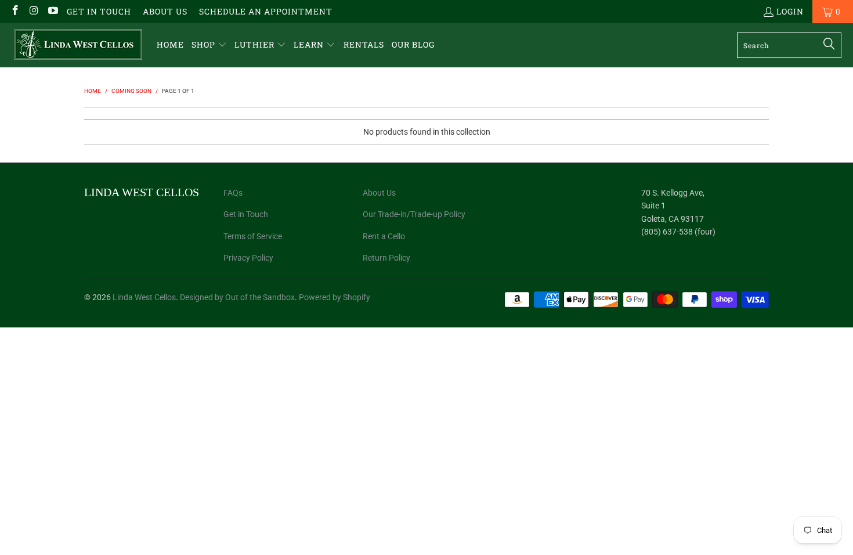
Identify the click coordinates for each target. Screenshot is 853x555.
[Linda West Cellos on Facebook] (14, 11)
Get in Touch (99, 11)
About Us (165, 11)
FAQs (233, 192)
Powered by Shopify (334, 297)
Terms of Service (252, 236)
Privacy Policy (248, 257)
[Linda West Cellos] (78, 45)
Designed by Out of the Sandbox (237, 297)
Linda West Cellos (144, 297)
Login (790, 11)
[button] (209, 45)
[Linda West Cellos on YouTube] (52, 11)
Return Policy (386, 257)
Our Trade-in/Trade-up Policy (414, 214)
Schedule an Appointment (265, 11)
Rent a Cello (384, 236)
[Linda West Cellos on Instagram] (33, 11)
